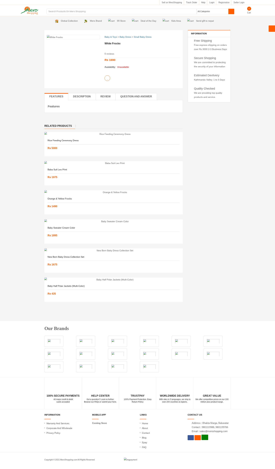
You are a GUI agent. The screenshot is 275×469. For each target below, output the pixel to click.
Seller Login (239, 2)
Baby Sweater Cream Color (61, 227)
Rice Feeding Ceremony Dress (63, 140)
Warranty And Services (57, 423)
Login (211, 2)
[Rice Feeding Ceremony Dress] (113, 134)
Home (145, 423)
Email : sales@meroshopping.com (210, 431)
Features (56, 96)
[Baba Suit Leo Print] (113, 163)
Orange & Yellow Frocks (60, 198)
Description (82, 96)
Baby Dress (125, 37)
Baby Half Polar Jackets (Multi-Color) (66, 286)
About (145, 428)
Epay (144, 442)
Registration (224, 2)
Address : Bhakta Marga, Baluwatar (210, 423)
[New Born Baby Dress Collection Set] (113, 250)
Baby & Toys (111, 37)
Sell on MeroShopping (172, 2)
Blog (144, 437)
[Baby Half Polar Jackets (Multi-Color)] (113, 280)
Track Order (191, 2)
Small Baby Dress (143, 37)
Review (105, 96)
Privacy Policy (53, 433)
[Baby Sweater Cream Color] (113, 221)
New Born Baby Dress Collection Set (66, 257)
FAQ (144, 447)
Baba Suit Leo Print (57, 169)
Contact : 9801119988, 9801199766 (210, 427)
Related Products (58, 126)
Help (203, 2)
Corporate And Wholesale (59, 428)
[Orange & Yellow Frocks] (113, 192)
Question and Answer (136, 96)
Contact (146, 433)
